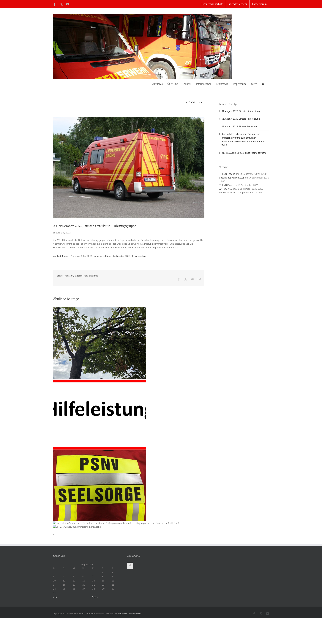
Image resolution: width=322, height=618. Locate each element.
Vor (200, 102)
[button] (263, 84)
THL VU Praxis (226, 185)
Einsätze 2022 (123, 256)
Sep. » (95, 597)
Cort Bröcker (63, 256)
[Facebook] (130, 566)
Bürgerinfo (110, 256)
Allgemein (99, 256)
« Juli (55, 597)
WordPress (122, 613)
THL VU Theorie (227, 174)
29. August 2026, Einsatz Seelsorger (240, 126)
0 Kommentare (139, 256)
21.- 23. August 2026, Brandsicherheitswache (244, 152)
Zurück (192, 102)
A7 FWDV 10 (225, 188)
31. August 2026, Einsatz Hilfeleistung (241, 111)
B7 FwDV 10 (225, 192)
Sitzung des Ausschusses (231, 177)
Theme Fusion (135, 613)
